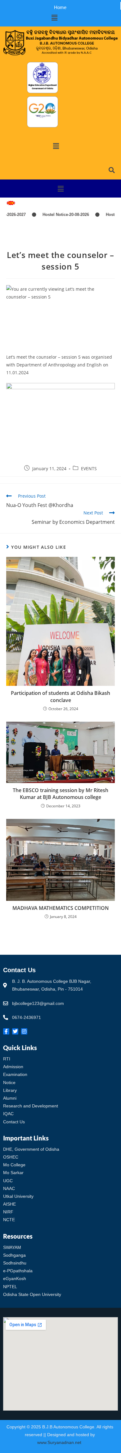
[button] (54, 17)
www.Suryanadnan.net (60, 1442)
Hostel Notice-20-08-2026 (56, 214)
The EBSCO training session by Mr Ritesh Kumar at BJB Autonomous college (60, 794)
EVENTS (89, 468)
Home (60, 7)
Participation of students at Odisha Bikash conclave (60, 696)
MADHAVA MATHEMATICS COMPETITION (60, 908)
